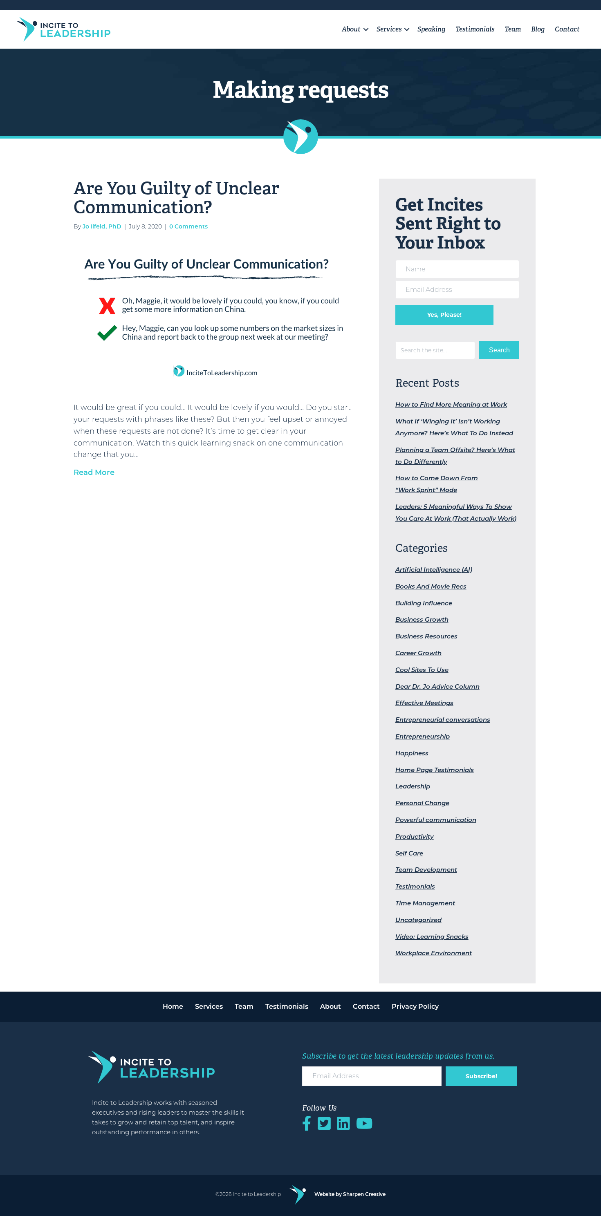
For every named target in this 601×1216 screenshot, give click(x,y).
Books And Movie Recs (430, 586)
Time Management (425, 903)
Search (499, 350)
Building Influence (423, 603)
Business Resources (426, 636)
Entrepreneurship (422, 736)
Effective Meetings (424, 703)
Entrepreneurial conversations (442, 719)
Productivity (414, 836)
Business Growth (422, 619)
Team (513, 29)
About (351, 29)
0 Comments (188, 226)
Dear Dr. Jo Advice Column (437, 686)
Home (173, 1006)
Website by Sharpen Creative (350, 1194)
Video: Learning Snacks (432, 937)
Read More (94, 472)
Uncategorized (418, 920)
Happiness (411, 753)
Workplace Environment (433, 953)
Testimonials (474, 29)
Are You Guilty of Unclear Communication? (176, 197)
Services (389, 29)
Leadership (412, 786)
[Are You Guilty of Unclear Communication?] (218, 315)
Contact (567, 29)
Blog (538, 29)
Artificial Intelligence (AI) (433, 569)
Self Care (409, 853)
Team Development (426, 869)
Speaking (431, 29)
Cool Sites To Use (422, 670)
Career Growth (418, 653)
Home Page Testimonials (434, 770)
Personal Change (422, 803)
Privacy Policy (415, 1006)
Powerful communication (435, 820)
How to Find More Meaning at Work (451, 404)
